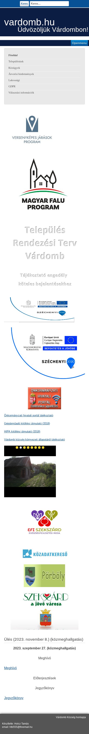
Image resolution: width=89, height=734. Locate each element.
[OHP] (44, 398)
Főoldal (13, 55)
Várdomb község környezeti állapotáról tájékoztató (34, 439)
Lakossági (14, 80)
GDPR (12, 86)
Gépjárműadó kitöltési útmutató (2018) (27, 423)
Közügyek (14, 67)
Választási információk (21, 92)
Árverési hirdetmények (21, 74)
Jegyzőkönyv (13, 698)
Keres (24, 3)
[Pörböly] (44, 575)
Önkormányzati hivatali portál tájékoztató (28, 415)
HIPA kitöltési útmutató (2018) (22, 431)
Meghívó (10, 668)
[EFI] (44, 522)
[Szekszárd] (44, 610)
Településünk (16, 61)
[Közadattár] (44, 553)
